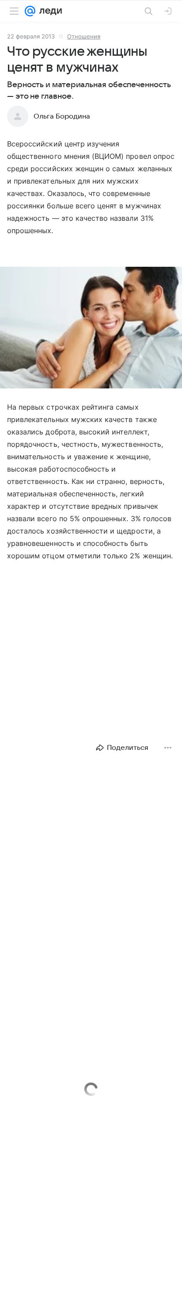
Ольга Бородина (62, 116)
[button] (91, 328)
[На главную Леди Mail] (48, 11)
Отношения (83, 36)
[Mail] (30, 11)
